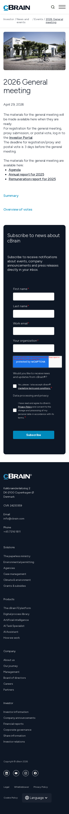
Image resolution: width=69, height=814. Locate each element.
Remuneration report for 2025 (32, 179)
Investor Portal (20, 137)
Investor (8, 19)
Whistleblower (21, 787)
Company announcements (19, 718)
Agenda (15, 170)
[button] (62, 6)
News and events (23, 21)
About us (9, 660)
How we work (11, 637)
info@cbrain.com (13, 518)
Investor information (16, 712)
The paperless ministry (16, 556)
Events (38, 19)
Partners (8, 689)
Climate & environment (17, 580)
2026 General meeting (54, 21)
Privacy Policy (41, 787)
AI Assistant (10, 631)
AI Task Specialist (13, 626)
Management (11, 672)
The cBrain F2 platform (17, 608)
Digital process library (16, 614)
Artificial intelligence (16, 620)
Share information (14, 735)
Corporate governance (17, 729)
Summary (11, 196)
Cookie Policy (10, 797)
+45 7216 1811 (12, 531)
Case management (14, 574)
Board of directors (14, 677)
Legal (6, 787)
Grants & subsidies (14, 586)
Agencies (9, 568)
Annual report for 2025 (26, 174)
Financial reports (13, 723)
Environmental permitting (18, 562)
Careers (8, 683)
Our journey (10, 666)
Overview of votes (17, 209)
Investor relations (14, 741)
